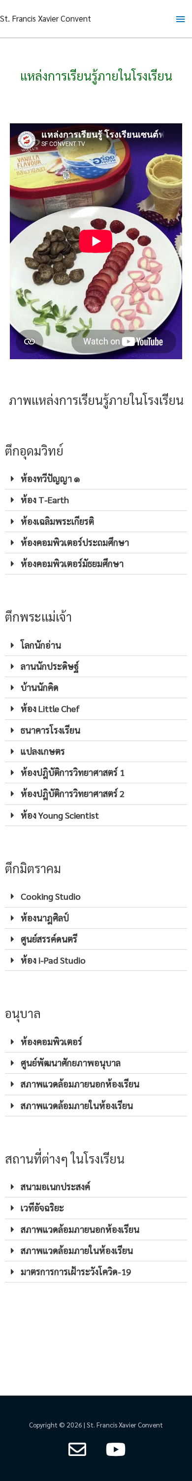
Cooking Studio (51, 896)
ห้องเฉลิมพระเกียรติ (57, 521)
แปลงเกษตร (43, 751)
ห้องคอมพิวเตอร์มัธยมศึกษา (72, 563)
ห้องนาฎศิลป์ (45, 917)
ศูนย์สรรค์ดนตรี (49, 938)
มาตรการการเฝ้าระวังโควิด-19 (76, 1271)
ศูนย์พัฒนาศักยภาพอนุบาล (71, 1062)
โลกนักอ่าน (41, 645)
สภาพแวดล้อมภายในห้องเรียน (77, 1105)
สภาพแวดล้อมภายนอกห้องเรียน (80, 1083)
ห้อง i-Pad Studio (53, 960)
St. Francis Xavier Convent (45, 18)
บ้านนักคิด (40, 687)
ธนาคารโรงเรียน (50, 730)
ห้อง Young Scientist (60, 815)
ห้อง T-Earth (45, 499)
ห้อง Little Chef (50, 708)
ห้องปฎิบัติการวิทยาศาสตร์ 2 (73, 793)
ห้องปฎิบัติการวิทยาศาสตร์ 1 (73, 772)
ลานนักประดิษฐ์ (50, 666)
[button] (96, 478)
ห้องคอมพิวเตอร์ (51, 1041)
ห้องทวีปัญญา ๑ (50, 478)
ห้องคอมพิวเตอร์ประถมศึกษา (75, 542)
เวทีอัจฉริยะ (42, 1207)
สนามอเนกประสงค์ (55, 1186)
